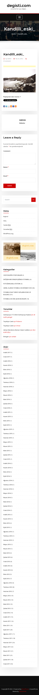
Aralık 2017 (6, 352)
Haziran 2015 (7, 438)
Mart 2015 (6, 451)
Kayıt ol (5, 216)
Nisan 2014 (7, 497)
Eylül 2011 (6, 630)
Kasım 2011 (7, 621)
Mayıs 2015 (7, 442)
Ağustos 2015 (7, 429)
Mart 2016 (6, 399)
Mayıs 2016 (7, 391)
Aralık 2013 (6, 515)
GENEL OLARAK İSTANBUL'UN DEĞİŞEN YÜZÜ (17, 288)
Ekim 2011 (6, 625)
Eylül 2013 (6, 527)
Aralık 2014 (6, 463)
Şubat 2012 (7, 608)
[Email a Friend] (9, 106)
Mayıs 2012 (7, 596)
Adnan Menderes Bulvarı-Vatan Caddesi (16, 330)
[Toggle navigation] (19, 17)
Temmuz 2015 (7, 433)
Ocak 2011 (6, 664)
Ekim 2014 (6, 472)
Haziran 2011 (7, 642)
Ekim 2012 (6, 574)
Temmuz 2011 (7, 638)
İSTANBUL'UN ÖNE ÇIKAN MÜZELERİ (14, 299)
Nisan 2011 (7, 651)
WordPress (25, 689)
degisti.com (19, 5)
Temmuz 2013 (7, 536)
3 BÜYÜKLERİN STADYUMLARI (12, 275)
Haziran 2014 (7, 489)
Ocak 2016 (6, 408)
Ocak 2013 (6, 561)
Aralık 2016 (6, 361)
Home (14, 34)
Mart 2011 (6, 655)
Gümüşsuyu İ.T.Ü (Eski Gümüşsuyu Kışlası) (17, 315)
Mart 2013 (6, 553)
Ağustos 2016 (7, 378)
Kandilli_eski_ (22, 34)
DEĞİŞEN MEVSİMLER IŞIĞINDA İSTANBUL (16, 279)
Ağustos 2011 (7, 634)
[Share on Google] (13, 106)
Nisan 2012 (7, 600)
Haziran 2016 (7, 387)
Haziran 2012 (7, 591)
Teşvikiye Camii (8, 321)
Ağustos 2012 (7, 583)
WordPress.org (8, 234)
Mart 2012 (6, 604)
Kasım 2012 (7, 570)
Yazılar (7, 225)
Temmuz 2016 (7, 382)
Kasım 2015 (7, 416)
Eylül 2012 (6, 579)
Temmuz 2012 (7, 587)
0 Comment (7, 61)
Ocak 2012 (6, 613)
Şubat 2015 (7, 455)
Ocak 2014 (6, 510)
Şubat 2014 (7, 506)
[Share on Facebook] (4, 106)
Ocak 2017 (6, 357)
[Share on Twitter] (6, 106)
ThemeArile (22, 691)
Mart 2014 (6, 502)
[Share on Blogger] (11, 106)
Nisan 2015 (7, 446)
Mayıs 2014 (7, 493)
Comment (6, 151)
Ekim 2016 (6, 369)
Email (5, 176)
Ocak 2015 (6, 459)
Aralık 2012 (6, 566)
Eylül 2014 (6, 476)
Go (33, 200)
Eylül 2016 (6, 374)
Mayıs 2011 (7, 647)
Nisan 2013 (7, 549)
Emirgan (6, 337)
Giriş (4, 221)
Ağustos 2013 (7, 532)
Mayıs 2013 (7, 544)
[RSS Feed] (15, 106)
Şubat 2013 (7, 557)
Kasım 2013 (7, 519)
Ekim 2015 (6, 421)
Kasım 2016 (7, 365)
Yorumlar (7, 229)
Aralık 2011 (6, 617)
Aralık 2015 (6, 412)
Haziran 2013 (7, 540)
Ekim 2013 (6, 523)
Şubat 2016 (7, 404)
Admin (8, 59)
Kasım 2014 (7, 468)
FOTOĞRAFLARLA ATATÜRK (11, 284)
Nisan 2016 (7, 395)
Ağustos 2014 (7, 480)
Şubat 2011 (7, 660)
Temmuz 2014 (7, 485)
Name (5, 167)
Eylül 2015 (6, 425)
